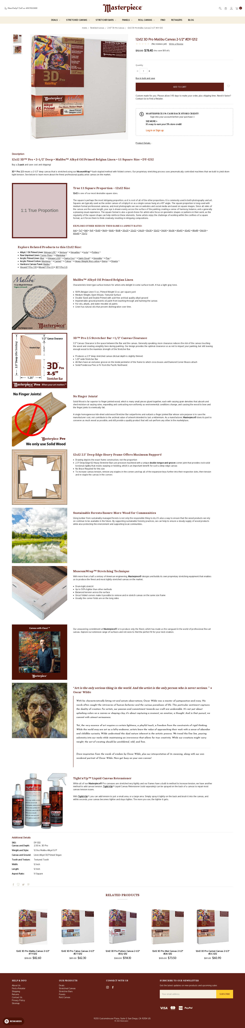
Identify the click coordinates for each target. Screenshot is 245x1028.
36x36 (171, 230)
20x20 (125, 230)
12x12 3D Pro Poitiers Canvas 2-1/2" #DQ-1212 (123, 952)
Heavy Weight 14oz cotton (87, 261)
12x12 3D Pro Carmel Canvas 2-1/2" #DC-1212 (212, 952)
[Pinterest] (28, 879)
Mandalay (60, 255)
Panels (126, 20)
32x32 (156, 230)
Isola (86, 252)
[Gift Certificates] (225, 8)
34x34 (164, 230)
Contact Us (17, 997)
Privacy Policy (18, 1000)
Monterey (46, 261)
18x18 (118, 230)
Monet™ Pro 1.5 (46, 267)
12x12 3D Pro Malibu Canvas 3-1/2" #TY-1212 (32, 952)
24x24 (141, 230)
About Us (16, 985)
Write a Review (176, 44)
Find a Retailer (18, 988)
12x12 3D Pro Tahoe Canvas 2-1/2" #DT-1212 (77, 952)
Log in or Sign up (155, 130)
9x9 (91, 230)
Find (163, 20)
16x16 (111, 230)
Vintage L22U (54, 258)
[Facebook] (13, 879)
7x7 (80, 230)
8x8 (86, 230)
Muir (42, 258)
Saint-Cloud (83, 258)
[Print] (18, 879)
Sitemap (16, 1003)
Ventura (63, 252)
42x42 (187, 230)
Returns (15, 994)
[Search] (219, 8)
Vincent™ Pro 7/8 (28, 267)
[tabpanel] (32, 934)
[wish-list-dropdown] (228, 86)
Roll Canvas (145, 20)
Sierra (104, 261)
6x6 (75, 230)
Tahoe (68, 261)
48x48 (195, 230)
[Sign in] (231, 8)
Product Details (143, 143)
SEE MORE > (151, 121)
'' (108, 786)
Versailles (75, 252)
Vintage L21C (50, 252)
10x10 (97, 230)
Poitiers (95, 252)
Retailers (176, 20)
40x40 (179, 230)
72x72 (84, 233)
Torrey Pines (46, 255)
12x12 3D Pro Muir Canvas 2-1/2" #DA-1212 (167, 952)
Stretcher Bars (105, 20)
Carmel (57, 261)
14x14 (104, 230)
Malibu (46, 264)
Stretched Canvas (77, 20)
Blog (191, 20)
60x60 (76, 233)
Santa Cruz (69, 258)
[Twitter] (23, 879)
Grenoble (97, 258)
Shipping (16, 991)
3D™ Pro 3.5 (61, 267)
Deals (54, 20)
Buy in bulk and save (145, 78)
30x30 (149, 230)
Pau (108, 258)
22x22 (133, 230)
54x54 (203, 230)
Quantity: (139, 65)
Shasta (114, 261)
